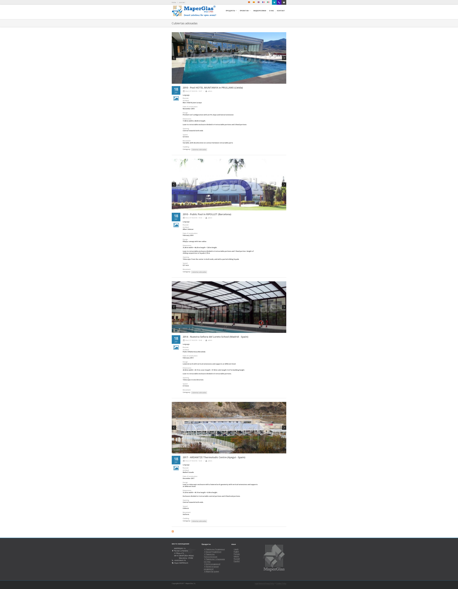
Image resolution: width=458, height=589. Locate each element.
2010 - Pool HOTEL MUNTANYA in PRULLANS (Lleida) (213, 87)
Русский (237, 559)
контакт (182, 2)
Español (237, 561)
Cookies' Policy (281, 583)
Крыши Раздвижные (213, 552)
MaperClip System (212, 571)
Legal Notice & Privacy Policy (264, 583)
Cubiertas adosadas (199, 149)
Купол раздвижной (213, 564)
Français (237, 554)
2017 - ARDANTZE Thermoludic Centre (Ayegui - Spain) (214, 457)
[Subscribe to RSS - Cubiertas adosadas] (229, 531)
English (236, 552)
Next (284, 58)
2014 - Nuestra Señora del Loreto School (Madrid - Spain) (215, 336)
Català (236, 549)
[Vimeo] (274, 2)
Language (186, 95)
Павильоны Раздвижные (215, 549)
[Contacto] (283, 2)
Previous (174, 58)
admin (210, 91)
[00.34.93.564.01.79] (279, 2)
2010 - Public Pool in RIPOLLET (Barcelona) (207, 214)
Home (174, 2)
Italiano (236, 556)
